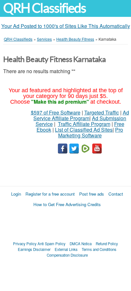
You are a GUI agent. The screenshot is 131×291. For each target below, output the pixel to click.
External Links (66, 249)
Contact (115, 194)
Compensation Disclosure (67, 255)
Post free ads (91, 194)
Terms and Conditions (99, 249)
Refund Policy (107, 243)
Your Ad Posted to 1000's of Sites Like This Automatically (65, 26)
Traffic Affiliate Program (84, 124)
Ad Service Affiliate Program (81, 115)
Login (16, 194)
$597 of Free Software (55, 112)
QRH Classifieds (44, 8)
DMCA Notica (81, 243)
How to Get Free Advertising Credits (67, 204)
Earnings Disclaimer (34, 249)
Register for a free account (50, 194)
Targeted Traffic (101, 112)
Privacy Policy (25, 243)
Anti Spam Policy (52, 243)
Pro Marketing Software (90, 132)
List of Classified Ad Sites (84, 129)
